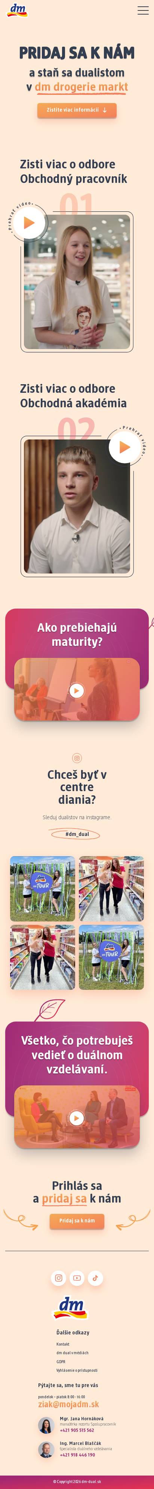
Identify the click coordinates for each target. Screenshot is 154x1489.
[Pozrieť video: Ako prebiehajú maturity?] (77, 689)
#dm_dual (77, 834)
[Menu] (143, 10)
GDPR (60, 1362)
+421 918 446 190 (77, 1455)
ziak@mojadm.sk (68, 1405)
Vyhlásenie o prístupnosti (77, 1371)
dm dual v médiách (72, 1353)
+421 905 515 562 (77, 1431)
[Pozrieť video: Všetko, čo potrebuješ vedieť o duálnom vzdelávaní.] (77, 1116)
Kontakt (62, 1345)
